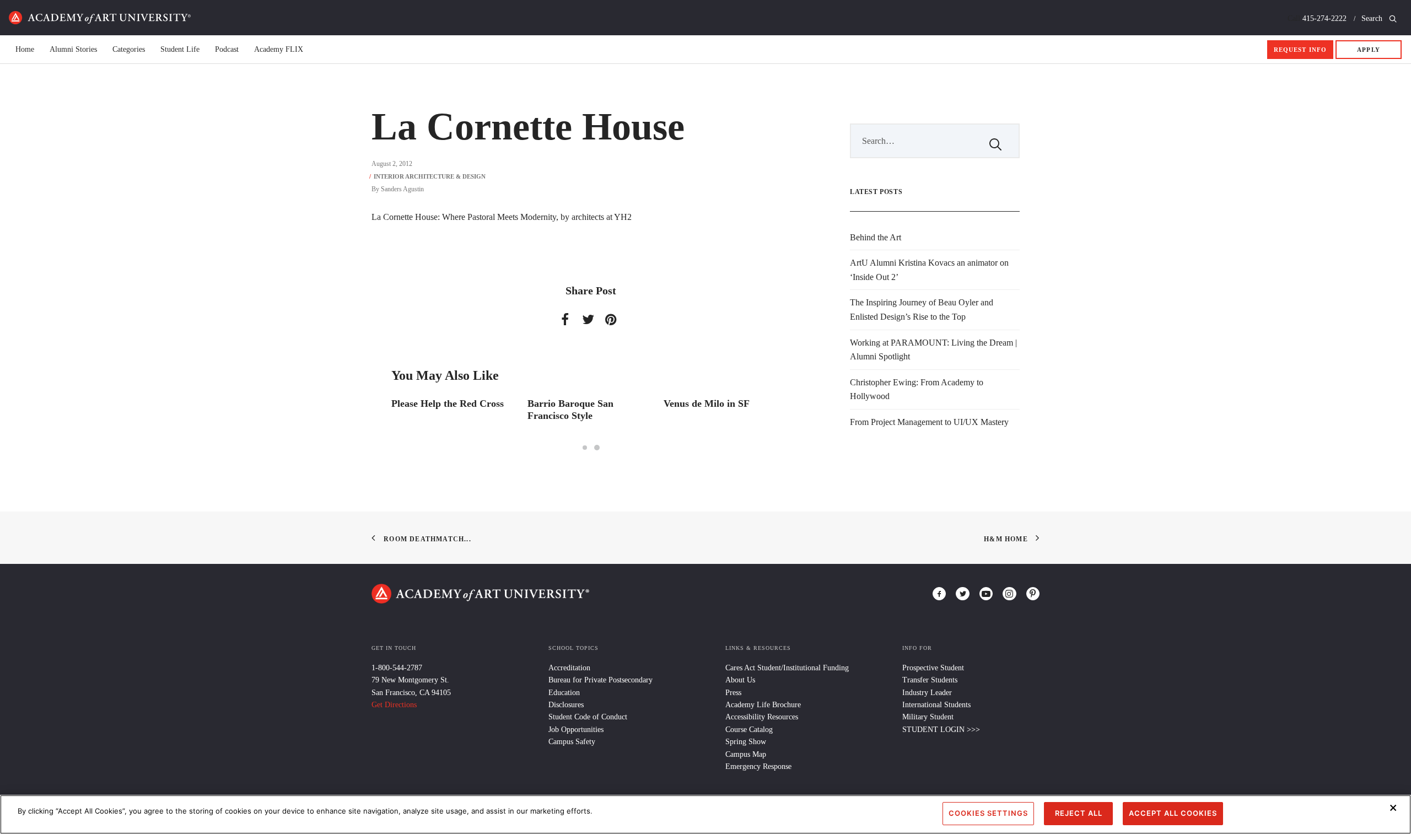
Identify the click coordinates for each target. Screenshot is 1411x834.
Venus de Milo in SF (707, 403)
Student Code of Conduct (587, 717)
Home (100, 17)
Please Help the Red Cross (447, 403)
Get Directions (394, 705)
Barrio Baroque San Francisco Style (570, 409)
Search (1373, 18)
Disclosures (566, 705)
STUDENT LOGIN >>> (941, 729)
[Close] (1393, 807)
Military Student (928, 717)
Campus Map (745, 754)
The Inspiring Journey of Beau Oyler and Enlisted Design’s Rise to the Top (921, 309)
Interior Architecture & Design (430, 176)
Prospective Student (933, 668)
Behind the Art (875, 237)
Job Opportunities (576, 729)
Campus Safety (571, 742)
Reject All (1078, 813)
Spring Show (745, 742)
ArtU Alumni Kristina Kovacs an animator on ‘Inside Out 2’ (929, 270)
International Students (936, 705)
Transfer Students (929, 680)
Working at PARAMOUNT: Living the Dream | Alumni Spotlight (933, 350)
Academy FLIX (278, 49)
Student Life (180, 49)
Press (733, 692)
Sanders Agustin (402, 189)
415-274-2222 (1324, 18)
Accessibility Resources (761, 717)
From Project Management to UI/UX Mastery (929, 422)
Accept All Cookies (1173, 813)
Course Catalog (749, 729)
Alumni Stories (73, 49)
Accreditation (569, 668)
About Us (740, 680)
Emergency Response (758, 766)
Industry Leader (927, 692)
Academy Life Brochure (763, 705)
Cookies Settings (988, 813)
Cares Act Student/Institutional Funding (787, 668)
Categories (128, 49)
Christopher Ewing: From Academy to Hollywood (916, 389)
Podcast (227, 49)
